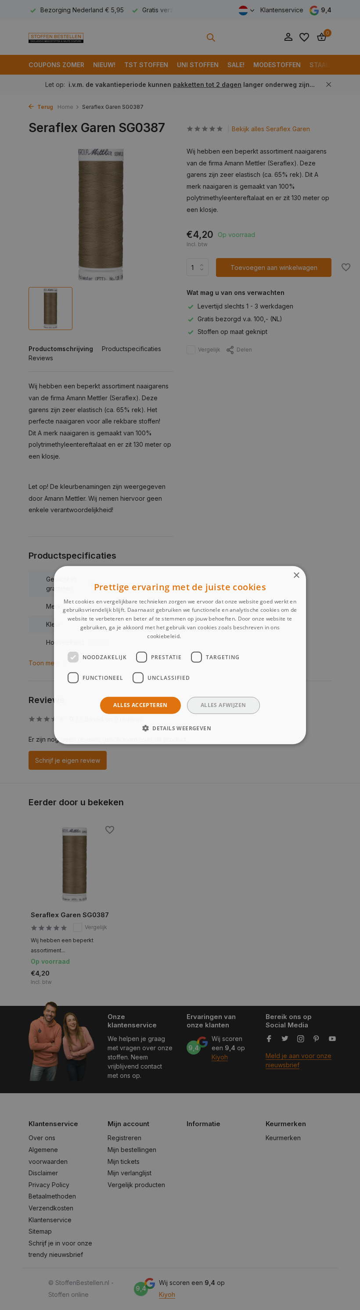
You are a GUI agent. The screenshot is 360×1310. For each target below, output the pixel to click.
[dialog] (180, 655)
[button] (180, 728)
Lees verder (197, 636)
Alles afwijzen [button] (223, 705)
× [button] (296, 575)
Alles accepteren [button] (140, 705)
